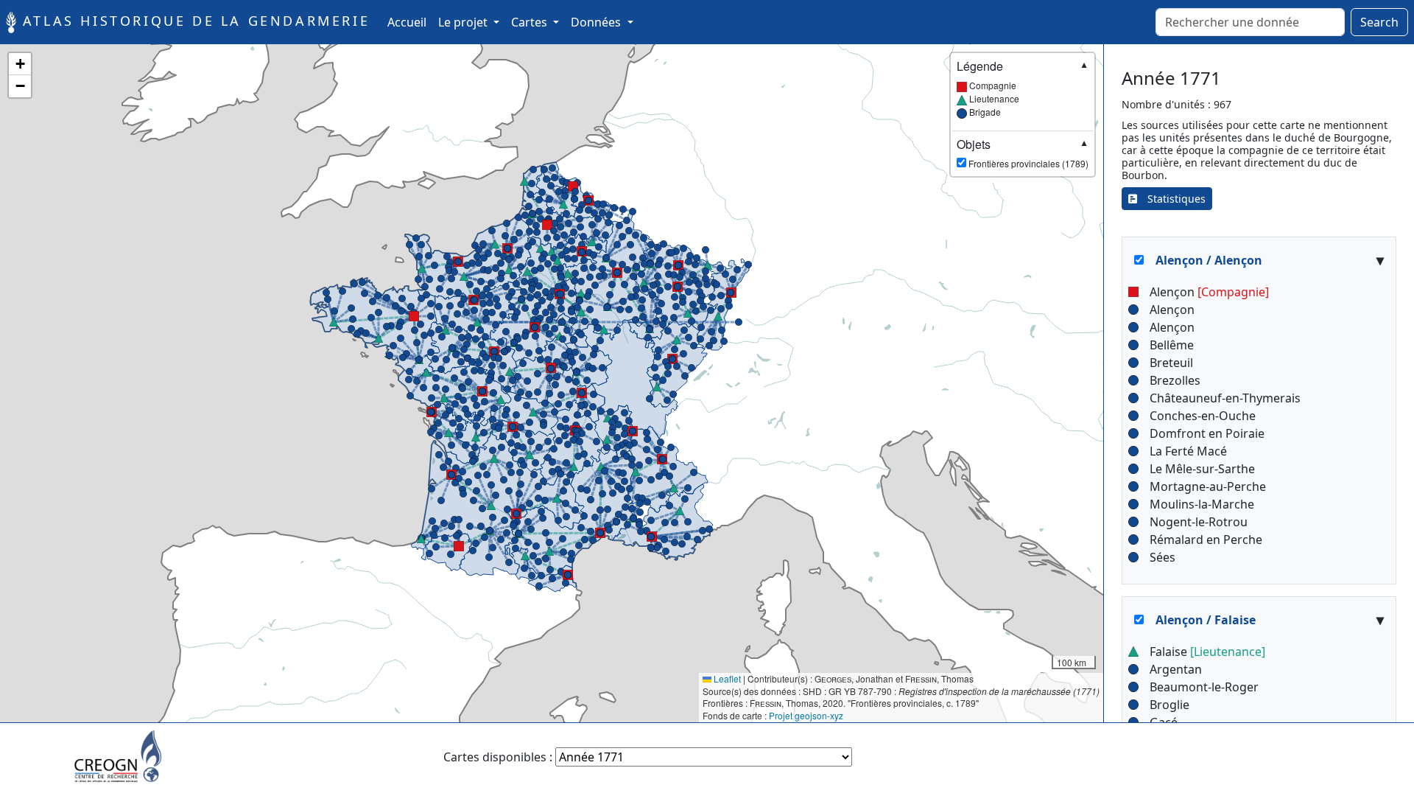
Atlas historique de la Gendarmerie (193, 20)
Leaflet (726, 678)
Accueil (409, 21)
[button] (474, 300)
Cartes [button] (530, 22)
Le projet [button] (464, 22)
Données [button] (597, 22)
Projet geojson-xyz (806, 715)
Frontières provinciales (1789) (1022, 153)
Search (1379, 22)
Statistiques (1171, 199)
